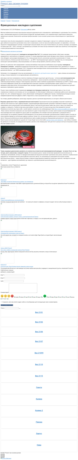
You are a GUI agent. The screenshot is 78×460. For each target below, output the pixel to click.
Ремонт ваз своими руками (14, 3)
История (6, 14)
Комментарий (5, 292)
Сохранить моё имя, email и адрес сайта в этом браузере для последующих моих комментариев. (30, 302)
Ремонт (6, 16)
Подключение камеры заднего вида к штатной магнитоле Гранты (19, 216)
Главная (6, 8)
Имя (2, 275)
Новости (6, 10)
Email (2, 278)
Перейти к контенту (6, 1)
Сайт (2, 281)
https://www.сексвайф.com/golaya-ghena (65, 109)
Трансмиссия (24, 29)
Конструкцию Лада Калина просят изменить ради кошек (17, 266)
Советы (6, 12)
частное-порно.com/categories (54, 120)
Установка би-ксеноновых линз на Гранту (12, 233)
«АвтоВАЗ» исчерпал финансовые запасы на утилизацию (17, 181)
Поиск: (3, 5)
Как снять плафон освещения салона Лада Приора (15, 250)
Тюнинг (6, 18)
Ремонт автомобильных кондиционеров (12, 200)
